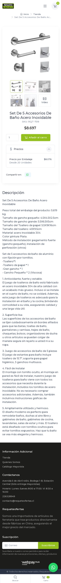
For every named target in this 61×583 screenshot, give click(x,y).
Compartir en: (14, 174)
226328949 (8, 496)
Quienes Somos (11, 462)
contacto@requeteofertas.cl (18, 500)
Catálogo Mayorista (13, 466)
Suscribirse (48, 545)
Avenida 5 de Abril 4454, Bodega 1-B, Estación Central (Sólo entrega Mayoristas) (28, 482)
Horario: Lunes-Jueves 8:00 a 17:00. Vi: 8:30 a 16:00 (27, 490)
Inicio (26, 14)
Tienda (37, 14)
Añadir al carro (38, 137)
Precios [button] (18, 149)
